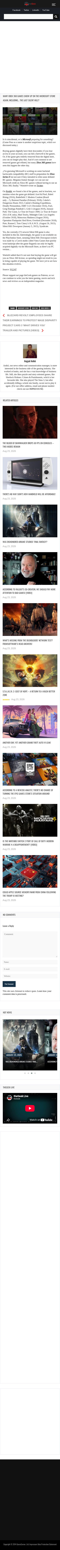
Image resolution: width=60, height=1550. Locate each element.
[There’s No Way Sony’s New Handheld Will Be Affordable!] (30, 473)
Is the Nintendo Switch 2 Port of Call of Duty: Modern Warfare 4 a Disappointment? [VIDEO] (28, 842)
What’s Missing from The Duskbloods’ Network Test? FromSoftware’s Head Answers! (28, 642)
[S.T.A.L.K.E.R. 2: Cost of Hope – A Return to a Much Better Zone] (30, 670)
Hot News (7, 1012)
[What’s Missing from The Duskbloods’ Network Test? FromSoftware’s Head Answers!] (30, 619)
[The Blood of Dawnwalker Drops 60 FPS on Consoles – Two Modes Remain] (30, 422)
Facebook (17, 10)
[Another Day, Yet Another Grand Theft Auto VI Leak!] (30, 721)
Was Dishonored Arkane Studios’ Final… (22, 1061)
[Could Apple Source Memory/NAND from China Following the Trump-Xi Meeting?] (30, 871)
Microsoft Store (23, 308)
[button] (25, 1073)
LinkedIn (35, 10)
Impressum (33, 1544)
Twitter (26, 10)
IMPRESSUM (35, 389)
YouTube (45, 10)
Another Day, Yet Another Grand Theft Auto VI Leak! (27, 742)
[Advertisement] (30, 54)
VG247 (13, 269)
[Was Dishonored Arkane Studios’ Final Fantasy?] (30, 521)
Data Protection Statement (47, 1544)
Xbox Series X (45, 308)
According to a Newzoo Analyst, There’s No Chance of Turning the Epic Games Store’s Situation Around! (28, 791)
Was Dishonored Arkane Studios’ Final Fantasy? (25, 541)
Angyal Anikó (30, 361)
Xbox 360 (35, 308)
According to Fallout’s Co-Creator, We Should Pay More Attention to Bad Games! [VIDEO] (29, 591)
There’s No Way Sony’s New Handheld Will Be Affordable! (29, 494)
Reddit (9, 191)
